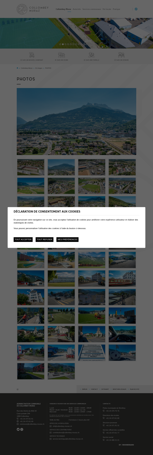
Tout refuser (44, 239)
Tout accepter (23, 239)
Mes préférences (67, 239)
